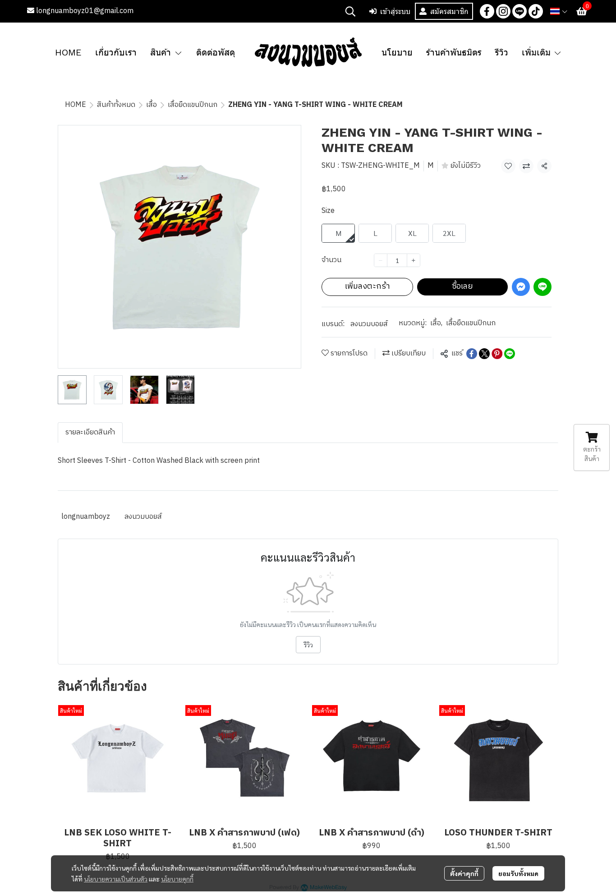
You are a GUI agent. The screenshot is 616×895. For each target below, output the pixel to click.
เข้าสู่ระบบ (395, 11)
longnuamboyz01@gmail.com (83, 11)
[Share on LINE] (509, 353)
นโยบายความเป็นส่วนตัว (115, 879)
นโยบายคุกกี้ (177, 879)
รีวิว (308, 645)
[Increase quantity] (413, 260)
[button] (350, 11)
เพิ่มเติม (538, 52)
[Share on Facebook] (471, 353)
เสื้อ (151, 105)
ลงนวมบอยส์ (369, 324)
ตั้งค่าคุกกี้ (464, 873)
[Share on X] (484, 353)
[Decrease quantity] (380, 260)
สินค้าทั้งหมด (116, 105)
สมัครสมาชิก (449, 11)
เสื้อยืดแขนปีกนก (192, 105)
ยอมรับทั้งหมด (518, 873)
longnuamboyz (85, 517)
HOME (75, 105)
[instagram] (503, 11)
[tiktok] (536, 11)
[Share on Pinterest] (497, 353)
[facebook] (487, 11)
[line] (519, 11)
